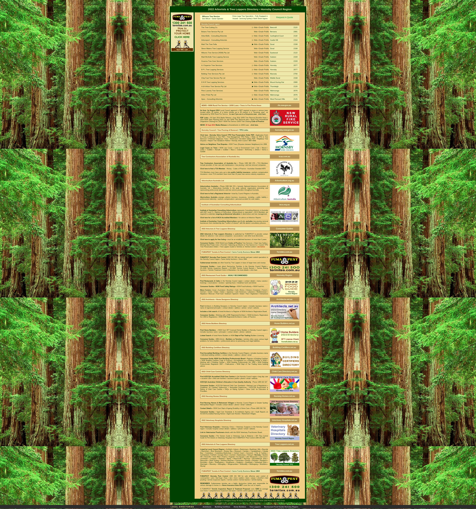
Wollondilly (244, 464)
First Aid (224, 245)
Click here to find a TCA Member (212, 169)
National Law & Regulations (257, 386)
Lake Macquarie (251, 457)
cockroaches (204, 478)
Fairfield (213, 455)
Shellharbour (219, 462)
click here (253, 270)
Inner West (217, 457)
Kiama (224, 457)
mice (235, 478)
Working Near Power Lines (209, 245)
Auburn (235, 449)
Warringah (203, 464)
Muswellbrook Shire (259, 459)
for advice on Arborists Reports (250, 218)
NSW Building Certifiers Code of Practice (217, 360)
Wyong (202, 466)
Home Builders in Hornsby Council (249, 330)
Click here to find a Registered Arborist (215, 194)
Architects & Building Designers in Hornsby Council (223, 306)
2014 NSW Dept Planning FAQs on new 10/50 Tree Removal (222, 119)
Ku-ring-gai (240, 457)
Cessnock (249, 453)
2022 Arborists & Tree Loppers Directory (216, 234)
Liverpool (213, 459)
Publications (229, 364)
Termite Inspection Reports (217, 268)
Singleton (239, 462)
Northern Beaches (227, 460)
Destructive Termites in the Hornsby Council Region (247, 266)
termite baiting (257, 480)
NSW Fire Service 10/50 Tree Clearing (243, 121)
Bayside (265, 449)
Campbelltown (256, 451)
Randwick (263, 460)
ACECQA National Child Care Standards (222, 386)
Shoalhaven (230, 462)
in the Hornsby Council (220, 281)
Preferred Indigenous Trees (218, 139)
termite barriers (244, 480)
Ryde (211, 462)
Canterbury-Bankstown (223, 453)
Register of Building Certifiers (257, 358)
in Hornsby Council (226, 403)
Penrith (247, 460)
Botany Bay (228, 451)
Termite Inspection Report (222, 489)
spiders (241, 478)
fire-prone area (251, 114)
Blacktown (205, 451)
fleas (226, 478)
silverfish (260, 478)
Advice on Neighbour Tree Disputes (214, 144)
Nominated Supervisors (238, 387)
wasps (253, 478)
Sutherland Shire (260, 462)
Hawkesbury (241, 455)
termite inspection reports (217, 480)
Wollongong (253, 464)
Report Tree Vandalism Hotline (219, 141)
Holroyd (250, 455)
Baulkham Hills (255, 449)
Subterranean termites (219, 483)
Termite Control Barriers (245, 268)
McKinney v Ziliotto (252, 150)
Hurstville (207, 457)
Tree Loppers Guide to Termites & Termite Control (238, 247)
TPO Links (243, 130)
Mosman (247, 459)
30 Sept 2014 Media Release (220, 118)
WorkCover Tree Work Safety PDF (242, 139)
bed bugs (219, 478)
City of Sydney (261, 453)
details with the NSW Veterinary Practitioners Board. (231, 432)
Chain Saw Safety (260, 243)
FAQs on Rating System (234, 389)
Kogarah (232, 457)
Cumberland (204, 455)
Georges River (223, 455)
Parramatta (239, 460)
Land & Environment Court (245, 148)
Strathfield (248, 462)
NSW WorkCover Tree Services (233, 243)
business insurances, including (243, 197)
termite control (232, 480)
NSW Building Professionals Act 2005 (241, 362)
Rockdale (203, 462)
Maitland (222, 459)
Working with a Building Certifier (212, 362)
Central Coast (239, 453)
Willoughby (222, 464)
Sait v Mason (261, 148)
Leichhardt (204, 459)
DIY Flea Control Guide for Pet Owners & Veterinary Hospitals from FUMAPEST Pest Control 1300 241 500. (234, 437)
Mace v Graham (237, 150)
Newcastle (204, 460)
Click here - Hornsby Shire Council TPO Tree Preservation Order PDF (227, 135)
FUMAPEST (249, 234)
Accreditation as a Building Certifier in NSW (250, 360)
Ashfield (229, 449)
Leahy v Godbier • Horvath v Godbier (214, 150)
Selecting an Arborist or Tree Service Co (242, 245)
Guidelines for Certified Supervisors (214, 387)
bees (247, 478)
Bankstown (244, 449)
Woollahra (263, 464)
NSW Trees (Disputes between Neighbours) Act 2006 (248, 144)
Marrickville (237, 459)
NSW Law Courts (226, 148)
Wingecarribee (233, 464)
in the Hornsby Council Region (224, 353)
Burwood (238, 451)
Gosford (232, 455)
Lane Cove (263, 457)
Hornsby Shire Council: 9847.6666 (244, 141)
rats (230, 478)
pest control (261, 476)
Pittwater (255, 460)
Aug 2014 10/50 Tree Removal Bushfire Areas (250, 118)
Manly (229, 459)
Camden (246, 451)
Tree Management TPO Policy (238, 137)
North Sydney (214, 460)
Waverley (212, 464)
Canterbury (209, 453)
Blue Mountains (216, 451)
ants (212, 478)
